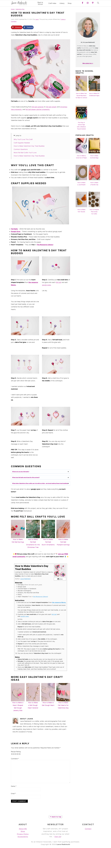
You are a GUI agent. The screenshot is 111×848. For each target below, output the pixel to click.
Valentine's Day (20, 9)
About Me (23, 829)
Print (61, 579)
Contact (88, 829)
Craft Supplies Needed (22, 143)
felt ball (58, 282)
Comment (15, 759)
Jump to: (18, 135)
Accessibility (23, 836)
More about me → (88, 63)
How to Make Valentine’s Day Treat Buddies (29, 146)
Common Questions (21, 149)
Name (13, 786)
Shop (69, 3)
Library (62, 3)
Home (12, 9)
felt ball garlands (37, 107)
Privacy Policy (23, 834)
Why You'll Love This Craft (23, 139)
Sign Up (58, 836)
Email (13, 793)
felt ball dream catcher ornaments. (38, 109)
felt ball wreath (51, 107)
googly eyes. (46, 285)
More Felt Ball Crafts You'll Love (25, 152)
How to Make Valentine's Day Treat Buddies (29, 156)
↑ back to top (55, 817)
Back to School (40, 3)
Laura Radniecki (25, 579)
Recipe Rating (16, 751)
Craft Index (52, 3)
